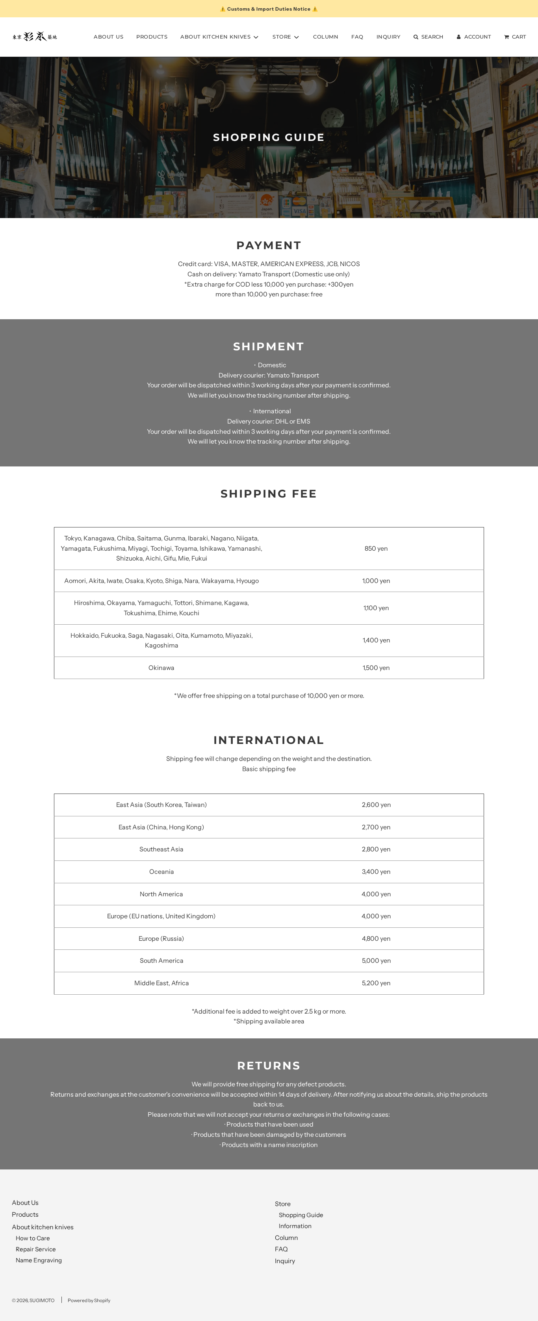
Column (325, 36)
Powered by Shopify (89, 1300)
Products (151, 36)
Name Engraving (39, 1260)
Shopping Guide (301, 1215)
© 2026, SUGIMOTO (33, 1300)
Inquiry (389, 36)
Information (295, 1226)
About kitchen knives (43, 1227)
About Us (108, 36)
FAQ (357, 36)
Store (283, 1204)
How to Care (33, 1238)
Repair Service (36, 1249)
